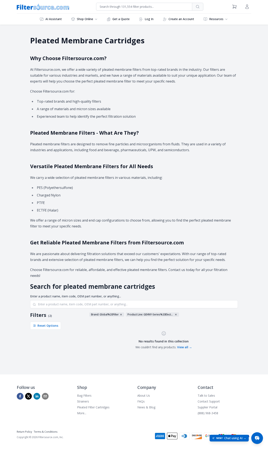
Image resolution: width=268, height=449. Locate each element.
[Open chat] (257, 438)
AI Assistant (53, 19)
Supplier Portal (207, 407)
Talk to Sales (206, 395)
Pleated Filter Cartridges (93, 407)
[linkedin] (37, 396)
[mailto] (45, 396)
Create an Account (181, 19)
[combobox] (144, 7)
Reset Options (47, 326)
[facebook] (20, 396)
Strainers (83, 401)
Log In (149, 19)
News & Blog (146, 407)
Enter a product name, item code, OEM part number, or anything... (75, 296)
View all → (184, 347)
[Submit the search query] (34, 304)
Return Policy (24, 432)
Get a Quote (121, 19)
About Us (143, 395)
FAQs (141, 401)
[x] (28, 396)
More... (81, 413)
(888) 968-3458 (208, 413)
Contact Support (209, 401)
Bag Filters (84, 395)
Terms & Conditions (45, 432)
